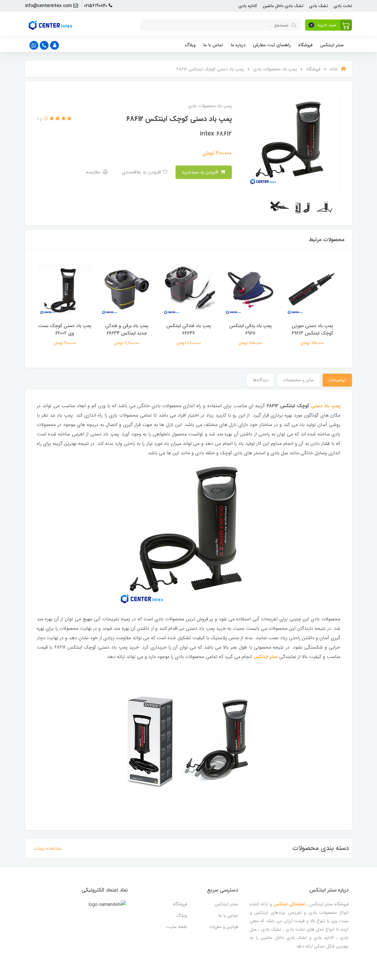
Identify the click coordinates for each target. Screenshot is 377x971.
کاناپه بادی (248, 6)
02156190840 (96, 5)
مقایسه (93, 172)
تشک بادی (318, 6)
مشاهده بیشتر (48, 848)
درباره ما (238, 45)
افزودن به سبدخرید (200, 172)
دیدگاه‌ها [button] (260, 380)
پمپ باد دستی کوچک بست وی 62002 (64, 329)
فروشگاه (305, 45)
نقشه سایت (176, 926)
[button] (328, 25)
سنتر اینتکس (332, 45)
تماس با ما (213, 45)
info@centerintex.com (49, 5)
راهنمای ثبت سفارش (272, 45)
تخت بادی (343, 6)
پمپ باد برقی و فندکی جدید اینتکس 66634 (126, 329)
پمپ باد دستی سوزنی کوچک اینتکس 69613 (312, 329)
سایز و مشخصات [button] (298, 380)
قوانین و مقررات (223, 926)
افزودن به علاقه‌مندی (142, 172)
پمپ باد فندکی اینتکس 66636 (188, 329)
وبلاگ (190, 45)
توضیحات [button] (337, 380)
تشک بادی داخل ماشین (283, 6)
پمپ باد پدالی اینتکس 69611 (250, 329)
